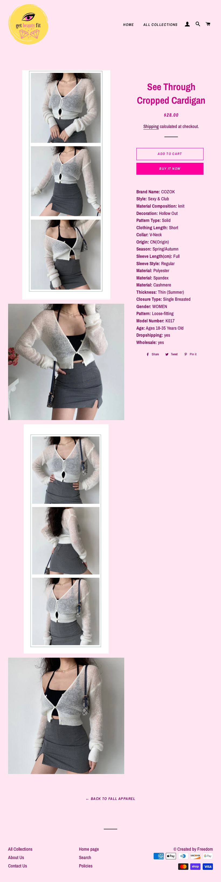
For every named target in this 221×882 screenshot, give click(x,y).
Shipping (151, 126)
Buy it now (169, 168)
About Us (16, 857)
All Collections (160, 24)
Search (85, 857)
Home (128, 24)
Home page (89, 849)
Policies (85, 866)
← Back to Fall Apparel (110, 798)
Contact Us (17, 866)
